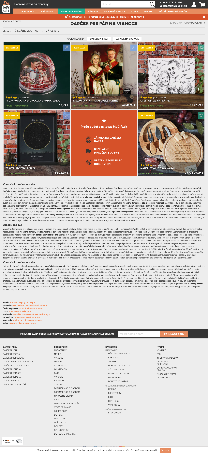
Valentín (59, 381)
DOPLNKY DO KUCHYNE (119, 365)
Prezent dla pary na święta (22, 302)
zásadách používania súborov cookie (142, 450)
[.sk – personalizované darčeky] (6, 7)
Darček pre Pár (99, 39)
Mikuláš (58, 362)
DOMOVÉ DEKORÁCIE (118, 381)
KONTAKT (161, 350)
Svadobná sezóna (71, 11)
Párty (57, 373)
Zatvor (204, 17)
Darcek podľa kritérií (14, 384)
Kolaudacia (60, 369)
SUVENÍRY (112, 361)
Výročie (58, 377)
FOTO (110, 397)
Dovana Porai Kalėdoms (19, 311)
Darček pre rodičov (13, 358)
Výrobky (93, 11)
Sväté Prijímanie (62, 407)
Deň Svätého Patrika (65, 434)
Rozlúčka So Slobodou (67, 388)
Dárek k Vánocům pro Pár (31, 308)
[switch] (19, 441)
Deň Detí (58, 426)
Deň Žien (58, 415)
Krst (56, 400)
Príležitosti (48, 11)
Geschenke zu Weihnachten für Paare (29, 305)
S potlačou (114, 413)
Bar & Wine (114, 357)
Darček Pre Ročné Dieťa (66, 403)
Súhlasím (165, 450)
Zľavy (134, 11)
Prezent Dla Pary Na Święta (23, 323)
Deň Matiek (60, 419)
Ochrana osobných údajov (167, 369)
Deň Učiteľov (61, 430)
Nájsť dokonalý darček (173, 11)
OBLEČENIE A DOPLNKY (119, 373)
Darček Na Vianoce (127, 39)
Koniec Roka (60, 411)
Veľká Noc (60, 365)
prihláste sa (174, 334)
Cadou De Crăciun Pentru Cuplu (27, 320)
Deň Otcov (60, 422)
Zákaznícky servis (166, 374)
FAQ (159, 354)
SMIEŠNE (112, 389)
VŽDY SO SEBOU (116, 369)
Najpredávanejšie (115, 11)
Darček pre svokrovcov (16, 365)
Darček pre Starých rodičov (18, 362)
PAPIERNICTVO (115, 377)
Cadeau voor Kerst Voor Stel (27, 317)
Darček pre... (28, 11)
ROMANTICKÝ (114, 393)
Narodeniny (60, 350)
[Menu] (21, 439)
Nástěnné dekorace (119, 353)
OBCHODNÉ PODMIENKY (162, 363)
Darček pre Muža (12, 373)
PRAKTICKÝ (113, 401)
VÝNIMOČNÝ (114, 405)
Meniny (57, 354)
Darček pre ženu (12, 354)
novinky (149, 11)
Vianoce (58, 358)
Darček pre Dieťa (12, 377)
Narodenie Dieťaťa (63, 396)
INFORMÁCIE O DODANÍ (168, 358)
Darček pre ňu (10, 350)
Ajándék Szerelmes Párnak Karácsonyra (32, 314)
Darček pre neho (12, 369)
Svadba (58, 384)
